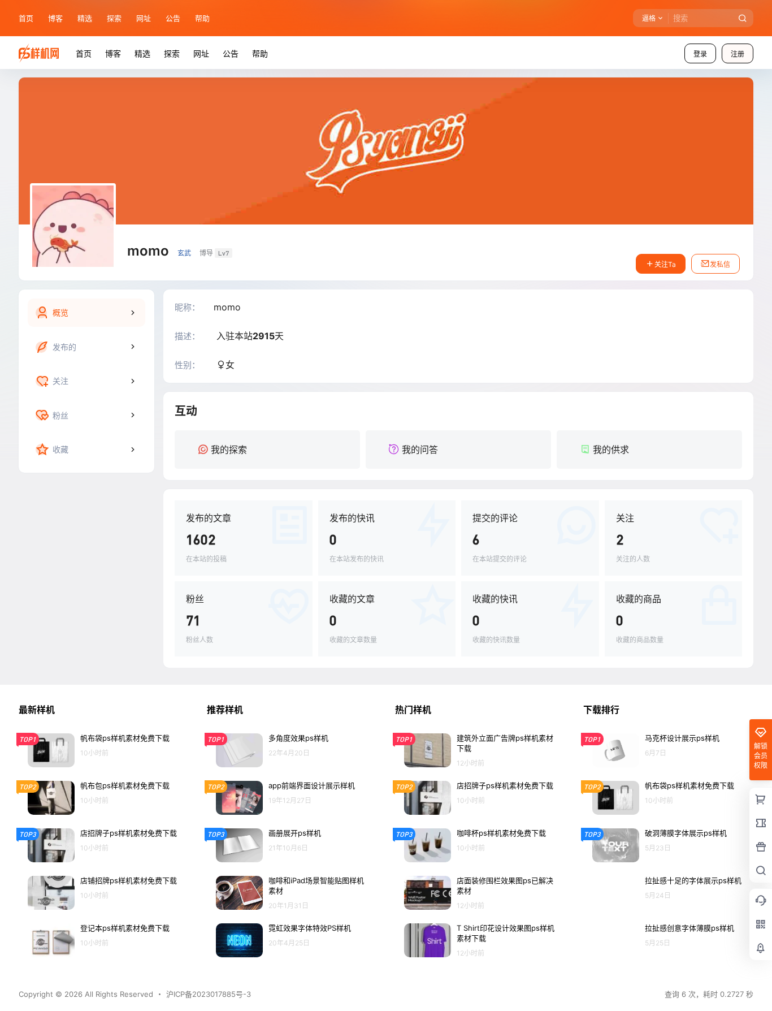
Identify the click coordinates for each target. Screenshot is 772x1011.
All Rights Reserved (118, 994)
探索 (114, 18)
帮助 (202, 18)
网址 (143, 18)
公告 (173, 18)
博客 (55, 18)
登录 (700, 54)
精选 (84, 18)
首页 (26, 18)
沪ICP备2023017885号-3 (208, 994)
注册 (737, 54)
